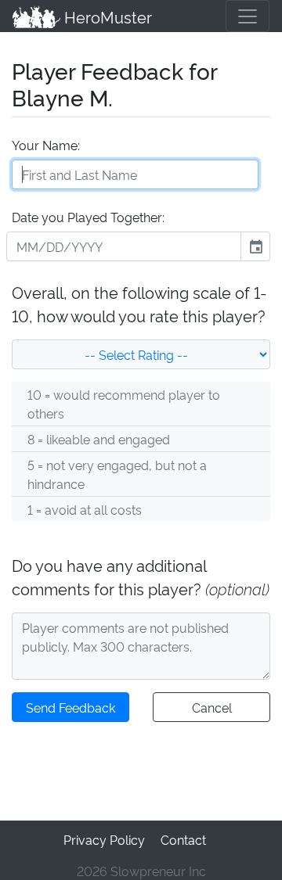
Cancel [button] (212, 707)
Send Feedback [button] (70, 707)
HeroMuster (106, 16)
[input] (123, 246)
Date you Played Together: (88, 216)
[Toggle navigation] (247, 16)
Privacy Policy (104, 839)
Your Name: (46, 144)
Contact (183, 839)
